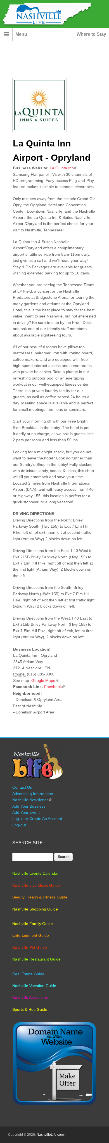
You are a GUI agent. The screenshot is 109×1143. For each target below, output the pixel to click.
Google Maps (44, 680)
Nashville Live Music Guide (36, 885)
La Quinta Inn (63, 168)
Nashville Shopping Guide (35, 909)
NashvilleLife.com (50, 1135)
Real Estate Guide (28, 974)
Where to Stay (91, 34)
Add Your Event (26, 812)
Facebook (54, 686)
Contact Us (22, 787)
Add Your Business (29, 806)
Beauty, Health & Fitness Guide (39, 897)
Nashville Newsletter (31, 800)
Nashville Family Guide (32, 923)
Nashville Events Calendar (35, 873)
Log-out (19, 825)
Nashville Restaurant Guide (36, 959)
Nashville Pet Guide (29, 947)
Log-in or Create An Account (37, 818)
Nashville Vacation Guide (34, 985)
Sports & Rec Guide (29, 1009)
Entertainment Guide (30, 935)
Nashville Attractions (30, 997)
